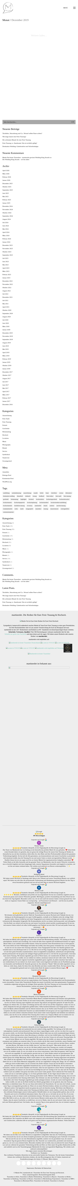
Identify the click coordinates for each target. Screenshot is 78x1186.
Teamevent (5, 458)
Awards (35, 493)
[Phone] (54, 1163)
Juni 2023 (5, 261)
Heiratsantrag (6, 432)
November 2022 (7, 284)
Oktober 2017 (6, 375)
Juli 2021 (5, 300)
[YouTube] (24, 1163)
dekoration (69, 493)
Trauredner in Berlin (64, 1177)
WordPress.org (7, 482)
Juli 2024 (5, 222)
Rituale (4, 448)
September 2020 (7, 313)
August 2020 (6, 317)
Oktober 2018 (6, 365)
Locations (5, 438)
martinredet (38, 505)
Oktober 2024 (6, 213)
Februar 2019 (6, 359)
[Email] (18, 1163)
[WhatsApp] (59, 1163)
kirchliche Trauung (19, 505)
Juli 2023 (5, 258)
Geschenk (5, 499)
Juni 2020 (5, 323)
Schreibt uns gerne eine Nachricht (15, 634)
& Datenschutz (46, 1168)
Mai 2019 (5, 349)
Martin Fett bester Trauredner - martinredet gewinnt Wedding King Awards (26, 157)
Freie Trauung (6, 422)
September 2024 (7, 216)
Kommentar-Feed (8, 478)
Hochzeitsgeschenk (51, 499)
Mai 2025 (5, 196)
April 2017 (5, 391)
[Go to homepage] (8, 8)
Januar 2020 (6, 330)
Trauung (46, 509)
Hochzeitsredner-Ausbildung (58, 502)
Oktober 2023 (6, 252)
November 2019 (7, 336)
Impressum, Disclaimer (34, 1168)
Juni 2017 (5, 385)
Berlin (41, 493)
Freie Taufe (6, 419)
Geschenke (5, 428)
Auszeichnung (7, 415)
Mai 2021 (5, 304)
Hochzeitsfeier (40, 499)
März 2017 (5, 395)
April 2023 (5, 268)
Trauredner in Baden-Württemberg (31, 1177)
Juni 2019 (5, 346)
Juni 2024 (5, 226)
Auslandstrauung (16, 493)
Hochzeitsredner (44, 502)
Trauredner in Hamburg (10, 1179)
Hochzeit (5, 435)
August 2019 (6, 343)
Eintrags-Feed (6, 475)
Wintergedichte (65, 509)
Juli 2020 (5, 320)
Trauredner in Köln (13, 1177)
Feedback (41, 496)
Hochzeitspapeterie (19, 502)
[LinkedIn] (49, 1163)
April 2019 (5, 352)
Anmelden (5, 472)
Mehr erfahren (53, 1159)
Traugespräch (29, 509)
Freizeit (4, 425)
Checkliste (54, 493)
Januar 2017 (6, 401)
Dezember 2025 (7, 183)
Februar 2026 (6, 177)
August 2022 (6, 291)
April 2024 (5, 232)
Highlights (23, 499)
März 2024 (5, 235)
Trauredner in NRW (67, 1179)
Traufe (21, 509)
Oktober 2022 (6, 287)
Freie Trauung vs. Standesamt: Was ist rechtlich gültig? (19, 143)
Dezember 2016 (7, 404)
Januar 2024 (6, 242)
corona (61, 493)
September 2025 (7, 190)
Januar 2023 (6, 278)
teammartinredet (7, 509)
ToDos (16, 509)
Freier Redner (50, 496)
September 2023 (7, 255)
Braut (47, 493)
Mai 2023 (5, 265)
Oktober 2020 (6, 310)
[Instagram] (29, 1163)
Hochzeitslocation (64, 499)
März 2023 (5, 271)
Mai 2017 (5, 388)
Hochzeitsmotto (7, 502)
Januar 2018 (6, 369)
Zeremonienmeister (8, 512)
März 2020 (5, 326)
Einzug (35, 496)
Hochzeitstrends (7, 505)
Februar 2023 (6, 274)
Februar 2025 (6, 200)
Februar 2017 (6, 398)
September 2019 (7, 339)
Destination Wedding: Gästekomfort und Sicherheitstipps (20, 146)
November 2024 (7, 209)
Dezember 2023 (7, 245)
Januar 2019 (6, 362)
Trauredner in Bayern (50, 1177)
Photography (6, 445)
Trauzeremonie (54, 509)
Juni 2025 (5, 193)
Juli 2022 (5, 294)
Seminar (52, 505)
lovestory (29, 505)
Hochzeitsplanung (32, 502)
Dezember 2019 (7, 333)
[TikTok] (34, 1163)
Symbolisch (6, 454)
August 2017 (6, 378)
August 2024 (6, 219)
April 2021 (5, 307)
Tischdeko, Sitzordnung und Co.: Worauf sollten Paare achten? (22, 133)
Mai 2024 (5, 229)
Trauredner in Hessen (26, 1179)
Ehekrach (27, 496)
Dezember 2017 (7, 372)
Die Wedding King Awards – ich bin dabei (15, 159)
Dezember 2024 (7, 206)
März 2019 (5, 356)
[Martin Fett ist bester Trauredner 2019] (39, 653)
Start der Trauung (61, 505)
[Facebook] (39, 1163)
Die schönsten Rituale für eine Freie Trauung (16, 140)
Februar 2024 (6, 239)
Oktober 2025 (6, 187)
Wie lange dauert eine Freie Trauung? (14, 136)
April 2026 (5, 170)
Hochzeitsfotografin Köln (47, 1175)
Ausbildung (6, 493)
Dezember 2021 (7, 297)
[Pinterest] (44, 1163)
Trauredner (38, 509)
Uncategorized (7, 461)
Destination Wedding (9, 496)
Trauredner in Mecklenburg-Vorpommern (47, 1179)
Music (4, 441)
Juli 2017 (5, 382)
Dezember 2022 (7, 281)
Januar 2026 (6, 180)
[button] (69, 7)
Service (4, 451)
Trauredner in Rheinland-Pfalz (23, 1181)
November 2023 (7, 248)
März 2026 (5, 174)
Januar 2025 (6, 203)
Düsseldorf (20, 496)
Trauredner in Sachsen (57, 1181)
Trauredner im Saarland (41, 1181)
